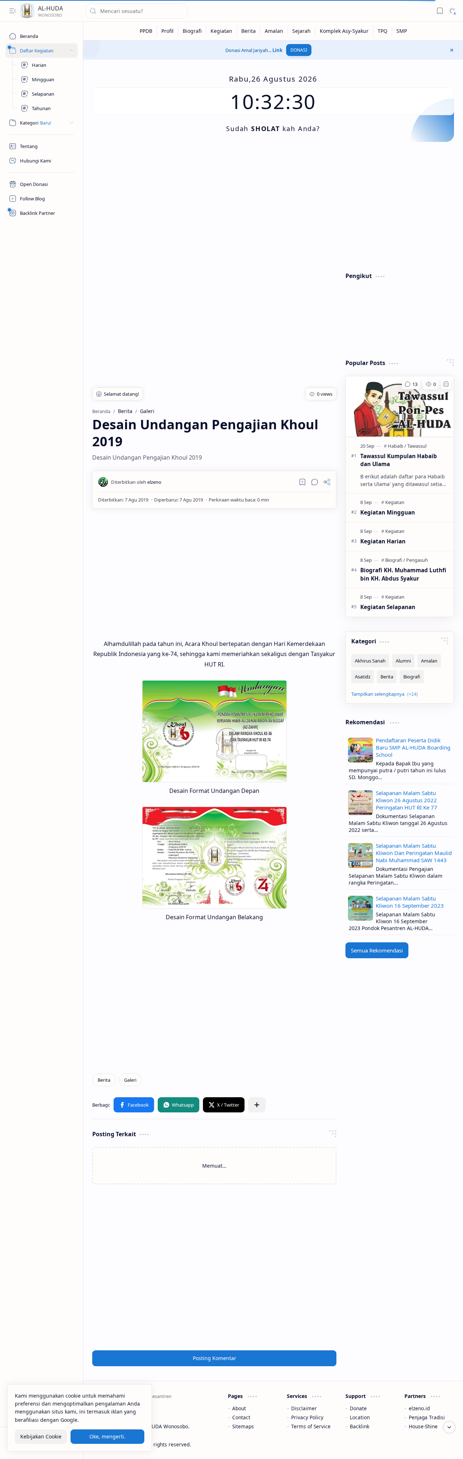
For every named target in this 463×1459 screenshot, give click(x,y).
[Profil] (167, 31)
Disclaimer (304, 1408)
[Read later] (302, 482)
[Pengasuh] (417, 560)
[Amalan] (274, 31)
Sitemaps (243, 1426)
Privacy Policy (307, 1417)
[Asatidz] (362, 676)
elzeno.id (419, 1408)
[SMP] (401, 31)
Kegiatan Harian (382, 541)
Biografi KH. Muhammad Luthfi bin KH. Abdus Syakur (403, 574)
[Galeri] (130, 1079)
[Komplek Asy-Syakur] (344, 31)
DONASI (298, 50)
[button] (12, 10)
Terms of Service (311, 1426)
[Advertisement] (273, 206)
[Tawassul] (416, 446)
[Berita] (248, 31)
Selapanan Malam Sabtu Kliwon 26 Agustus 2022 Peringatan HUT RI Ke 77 (406, 800)
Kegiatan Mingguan (387, 512)
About (239, 1408)
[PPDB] (146, 31)
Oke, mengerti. (107, 1436)
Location (360, 1417)
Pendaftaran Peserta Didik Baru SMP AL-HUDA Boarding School (413, 747)
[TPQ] (382, 31)
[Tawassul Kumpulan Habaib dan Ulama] (400, 406)
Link (277, 50)
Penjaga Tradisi (427, 1417)
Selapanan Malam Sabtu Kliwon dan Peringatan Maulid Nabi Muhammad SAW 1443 (414, 853)
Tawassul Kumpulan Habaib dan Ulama (398, 460)
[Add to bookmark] (446, 384)
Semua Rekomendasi (377, 950)
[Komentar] (411, 384)
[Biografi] (192, 31)
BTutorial (443, 1444)
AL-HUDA (50, 8)
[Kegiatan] (221, 31)
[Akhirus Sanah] (370, 660)
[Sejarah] (301, 31)
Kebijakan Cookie (40, 1436)
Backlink (359, 1426)
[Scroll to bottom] (449, 1427)
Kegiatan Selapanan (387, 607)
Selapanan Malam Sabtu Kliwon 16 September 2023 (410, 902)
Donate (358, 1408)
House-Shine (423, 1426)
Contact (241, 1417)
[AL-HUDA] (27, 11)
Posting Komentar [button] (214, 1358)
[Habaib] (397, 446)
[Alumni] (403, 660)
